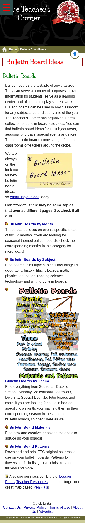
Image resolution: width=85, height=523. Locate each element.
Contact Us (12, 507)
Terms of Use (59, 507)
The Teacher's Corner (29, 13)
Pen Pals (40, 487)
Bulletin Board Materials (29, 427)
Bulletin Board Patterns (29, 446)
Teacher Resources (32, 482)
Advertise (46, 511)
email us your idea (24, 197)
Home (13, 49)
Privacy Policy (35, 507)
